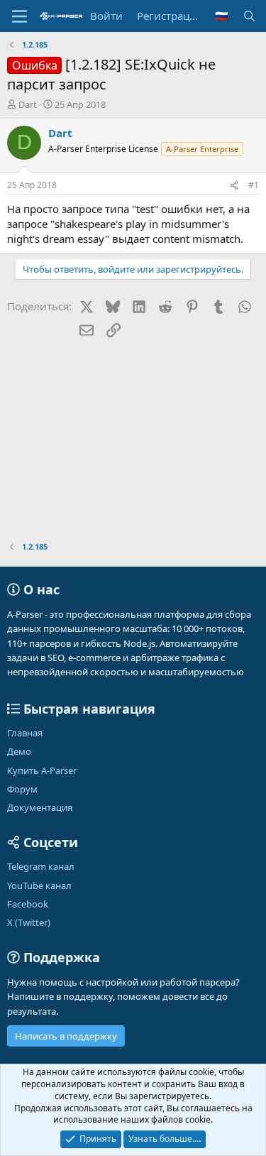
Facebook (27, 904)
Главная (25, 732)
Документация (39, 807)
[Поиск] (249, 16)
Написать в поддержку (66, 1036)
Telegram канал (40, 866)
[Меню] (19, 16)
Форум (22, 789)
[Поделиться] (234, 186)
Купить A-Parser (42, 770)
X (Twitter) (28, 922)
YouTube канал (39, 885)
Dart (27, 104)
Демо (19, 751)
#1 (253, 185)
